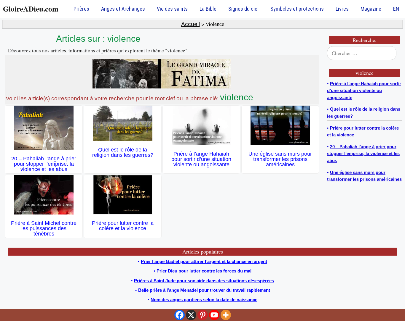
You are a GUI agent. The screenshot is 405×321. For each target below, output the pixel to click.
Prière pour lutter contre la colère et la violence (123, 225)
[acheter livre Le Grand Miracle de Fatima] (162, 87)
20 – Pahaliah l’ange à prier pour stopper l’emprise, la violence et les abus (43, 164)
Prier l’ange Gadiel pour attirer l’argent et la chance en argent (204, 261)
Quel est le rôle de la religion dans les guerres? (122, 152)
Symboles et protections (297, 9)
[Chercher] (393, 53)
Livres (342, 9)
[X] (191, 315)
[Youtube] (214, 315)
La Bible (208, 9)
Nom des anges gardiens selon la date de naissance (204, 299)
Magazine (371, 9)
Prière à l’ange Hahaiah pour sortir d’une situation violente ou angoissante (201, 159)
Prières (81, 9)
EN (396, 9)
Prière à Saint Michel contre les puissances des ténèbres (43, 228)
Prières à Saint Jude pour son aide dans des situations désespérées (204, 280)
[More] (226, 315)
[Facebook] (179, 315)
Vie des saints (172, 9)
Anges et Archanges (123, 9)
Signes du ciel (243, 9)
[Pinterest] (202, 315)
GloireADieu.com (30, 8)
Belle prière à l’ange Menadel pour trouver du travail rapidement (204, 290)
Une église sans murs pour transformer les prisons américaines (280, 159)
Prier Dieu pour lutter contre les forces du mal (204, 270)
